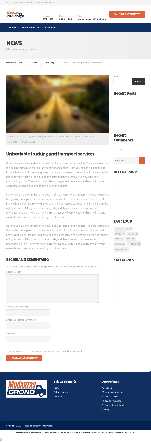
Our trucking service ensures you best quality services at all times (129, 208)
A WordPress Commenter (131, 146)
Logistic (119, 277)
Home (12, 27)
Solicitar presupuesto (127, 14)
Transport (120, 290)
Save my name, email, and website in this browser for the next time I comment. (45, 351)
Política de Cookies (110, 396)
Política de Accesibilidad (113, 405)
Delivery (63, 136)
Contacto (50, 27)
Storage (119, 286)
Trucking (134, 243)
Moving (119, 280)
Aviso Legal (107, 388)
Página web (11, 333)
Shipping (119, 239)
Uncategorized (122, 296)
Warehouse (121, 249)
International (74, 136)
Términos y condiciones (112, 392)
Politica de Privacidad (111, 401)
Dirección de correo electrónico (21, 320)
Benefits (118, 229)
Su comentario (13, 272)
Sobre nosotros (30, 27)
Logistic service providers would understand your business (127, 198)
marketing (132, 234)
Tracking (130, 239)
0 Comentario (28, 142)
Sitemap (106, 409)
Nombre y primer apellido (18, 307)
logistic (120, 234)
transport (120, 244)
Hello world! (119, 99)
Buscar (117, 76)
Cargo (128, 229)
